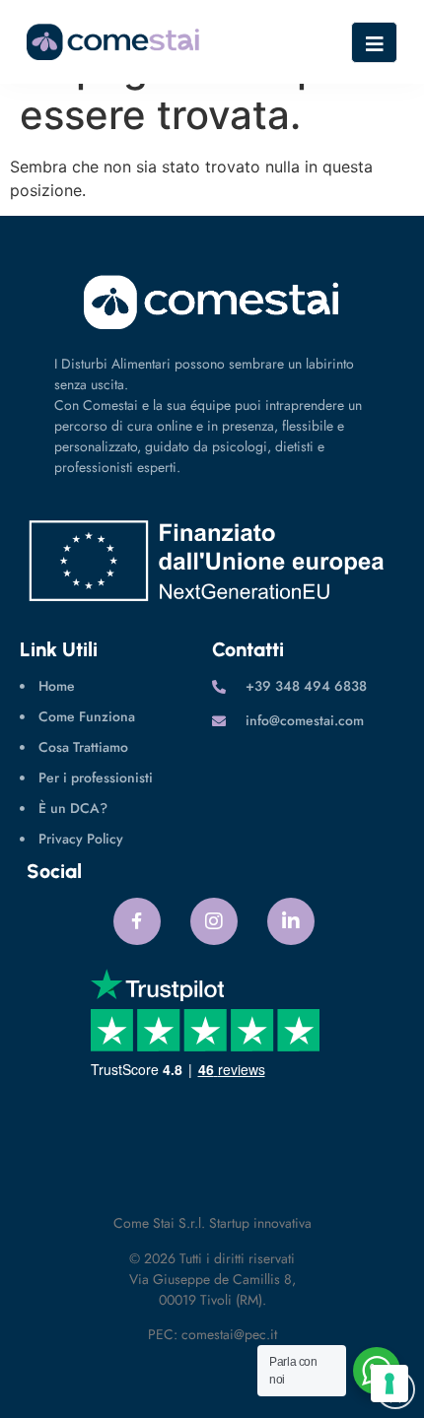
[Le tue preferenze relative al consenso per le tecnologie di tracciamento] (389, 1383)
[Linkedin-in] (291, 921)
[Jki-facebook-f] (137, 921)
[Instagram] (214, 921)
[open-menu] (374, 42)
